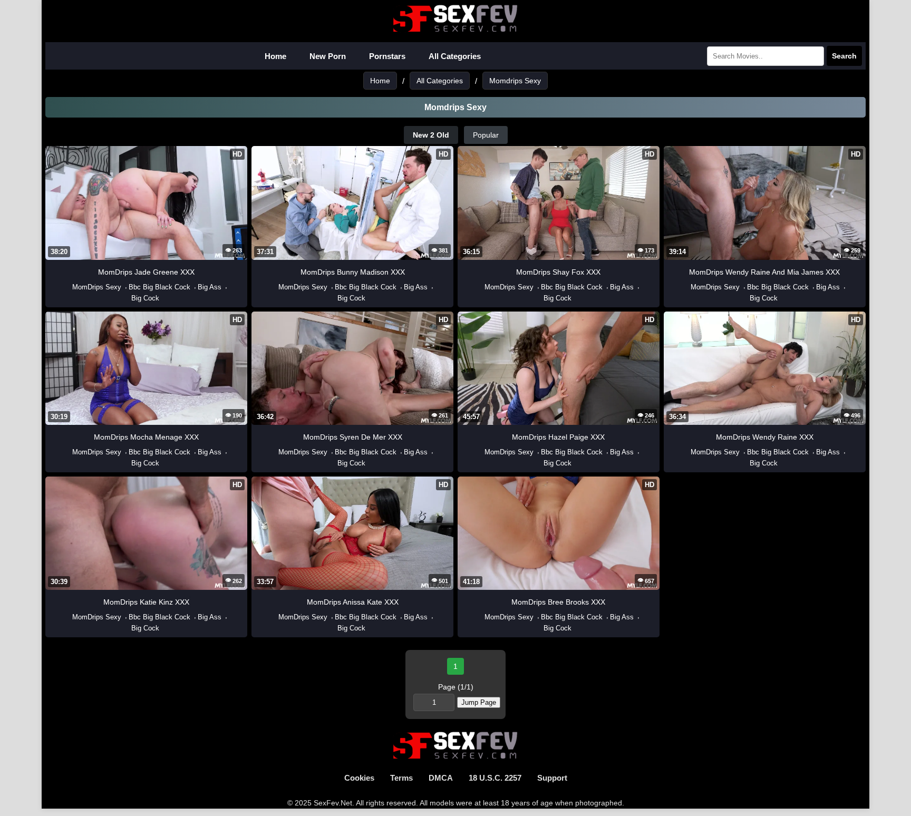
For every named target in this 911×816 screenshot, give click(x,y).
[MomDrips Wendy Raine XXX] (685, 452)
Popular (486, 135)
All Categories (455, 56)
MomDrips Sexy (96, 287)
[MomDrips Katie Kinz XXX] (67, 617)
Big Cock (145, 298)
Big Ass (209, 287)
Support (552, 777)
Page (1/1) (455, 687)
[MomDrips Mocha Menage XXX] (67, 452)
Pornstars (387, 56)
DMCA (441, 777)
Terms (401, 777)
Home (275, 56)
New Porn (327, 56)
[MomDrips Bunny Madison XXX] (273, 287)
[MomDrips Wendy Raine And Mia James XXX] (685, 287)
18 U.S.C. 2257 (495, 777)
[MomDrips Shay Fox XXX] (479, 287)
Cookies (359, 777)
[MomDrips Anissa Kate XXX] (273, 617)
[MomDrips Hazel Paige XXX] (479, 452)
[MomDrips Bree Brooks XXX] (479, 617)
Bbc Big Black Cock (159, 287)
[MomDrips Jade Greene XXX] (67, 287)
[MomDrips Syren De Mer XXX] (273, 452)
